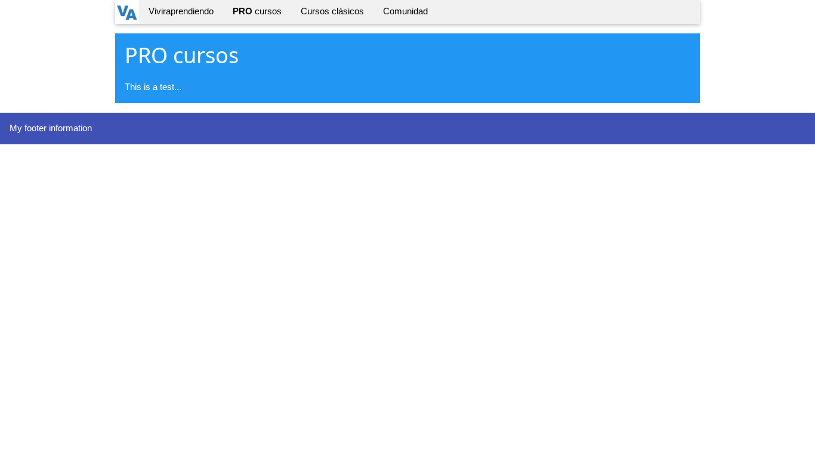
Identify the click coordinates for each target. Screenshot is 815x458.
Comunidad (405, 11)
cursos (257, 11)
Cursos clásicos (332, 11)
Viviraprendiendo (181, 11)
